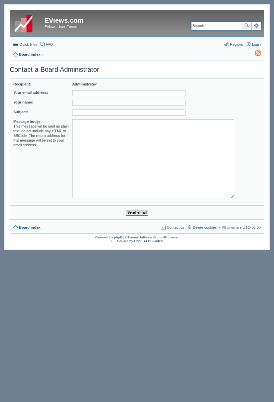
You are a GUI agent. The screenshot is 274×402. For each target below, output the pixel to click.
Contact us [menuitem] (175, 227)
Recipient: (22, 84)
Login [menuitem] (256, 44)
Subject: (20, 112)
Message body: (26, 122)
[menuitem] (255, 54)
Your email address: (30, 92)
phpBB (119, 237)
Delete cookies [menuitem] (205, 227)
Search (247, 26)
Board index (29, 227)
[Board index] (28, 22)
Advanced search (256, 26)
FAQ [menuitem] (49, 44)
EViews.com (64, 20)
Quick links (28, 44)
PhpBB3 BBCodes (148, 241)
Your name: (23, 102)
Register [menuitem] (237, 44)
